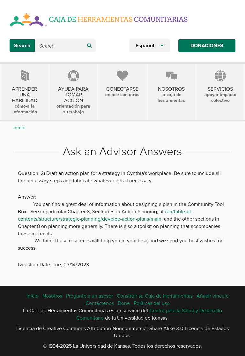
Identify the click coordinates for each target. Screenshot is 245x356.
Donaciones (206, 45)
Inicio (19, 127)
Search (22, 45)
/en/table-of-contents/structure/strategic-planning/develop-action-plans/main (105, 215)
